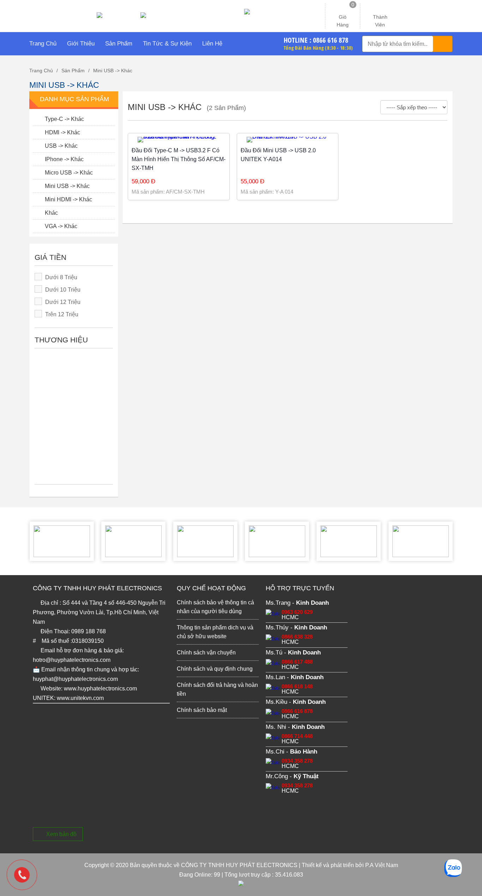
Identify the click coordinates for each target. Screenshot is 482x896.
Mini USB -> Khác (112, 70)
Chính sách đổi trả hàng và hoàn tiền (217, 689)
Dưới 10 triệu (62, 290)
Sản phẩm (118, 43)
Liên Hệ (212, 43)
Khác (50, 213)
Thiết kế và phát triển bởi (333, 865)
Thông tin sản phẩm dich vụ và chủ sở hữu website (215, 631)
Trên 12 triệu (61, 314)
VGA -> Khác (60, 226)
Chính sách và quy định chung (215, 669)
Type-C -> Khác (63, 119)
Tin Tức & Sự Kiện (167, 43)
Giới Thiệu (81, 43)
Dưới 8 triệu (61, 277)
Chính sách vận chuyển (206, 653)
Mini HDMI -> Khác (67, 199)
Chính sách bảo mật (202, 710)
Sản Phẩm (73, 70)
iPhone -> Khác (63, 159)
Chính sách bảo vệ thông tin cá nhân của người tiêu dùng (215, 606)
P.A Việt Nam (381, 865)
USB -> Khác (60, 146)
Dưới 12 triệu (62, 302)
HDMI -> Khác (61, 132)
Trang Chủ (42, 43)
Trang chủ (41, 70)
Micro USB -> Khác (68, 173)
